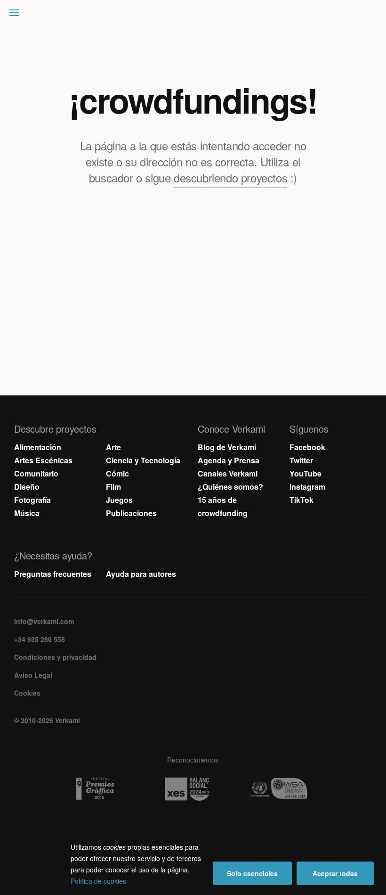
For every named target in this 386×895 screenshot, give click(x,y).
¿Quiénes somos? (230, 486)
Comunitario (36, 473)
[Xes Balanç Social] (193, 789)
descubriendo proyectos (230, 177)
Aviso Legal (33, 675)
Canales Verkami (227, 473)
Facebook (307, 447)
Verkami (194, 15)
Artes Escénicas (43, 460)
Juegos (119, 499)
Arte (113, 447)
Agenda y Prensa (228, 460)
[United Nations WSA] (285, 789)
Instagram (307, 486)
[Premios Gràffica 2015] (101, 789)
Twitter (301, 460)
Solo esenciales (252, 873)
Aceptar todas (335, 873)
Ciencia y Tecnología (143, 460)
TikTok (302, 499)
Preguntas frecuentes (52, 573)
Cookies (27, 693)
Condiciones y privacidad (55, 657)
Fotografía (32, 499)
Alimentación (37, 447)
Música (27, 513)
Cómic (117, 473)
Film (113, 486)
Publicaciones (131, 513)
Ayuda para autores (141, 573)
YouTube (306, 473)
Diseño (27, 486)
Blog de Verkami (227, 447)
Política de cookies (98, 881)
